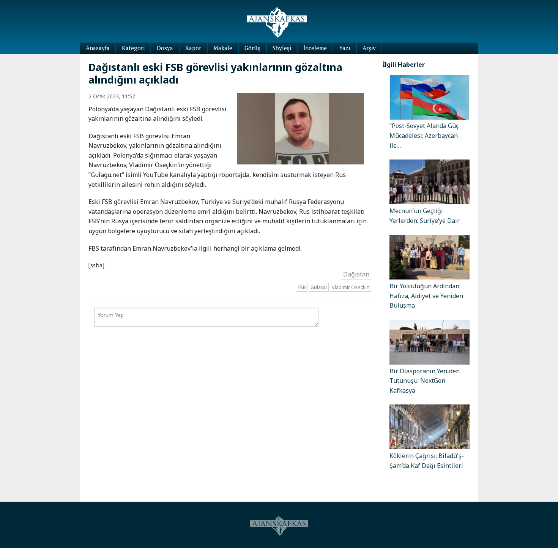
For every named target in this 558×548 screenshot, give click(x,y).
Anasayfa (98, 48)
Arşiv (369, 48)
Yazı (344, 48)
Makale (222, 48)
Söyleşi (282, 48)
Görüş (252, 48)
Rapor (193, 48)
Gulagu (319, 287)
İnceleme (315, 48)
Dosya (165, 48)
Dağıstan (356, 274)
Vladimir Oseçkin (351, 287)
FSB (302, 287)
